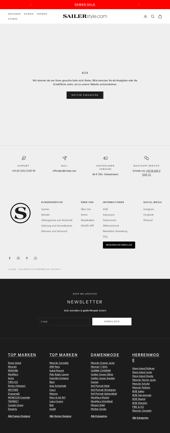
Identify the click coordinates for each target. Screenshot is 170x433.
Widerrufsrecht (111, 225)
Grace (52, 389)
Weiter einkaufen (84, 95)
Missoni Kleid (98, 405)
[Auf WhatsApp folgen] (35, 258)
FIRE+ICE (13, 382)
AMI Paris (54, 366)
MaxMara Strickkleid (102, 401)
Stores (13, 19)
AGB (105, 209)
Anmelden (112, 321)
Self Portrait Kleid (100, 385)
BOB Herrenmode (141, 395)
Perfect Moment (16, 385)
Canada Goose (15, 405)
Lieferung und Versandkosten (56, 225)
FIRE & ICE (138, 406)
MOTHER (13, 389)
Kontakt (45, 214)
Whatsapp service (146, 166)
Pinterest (148, 220)
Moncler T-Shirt (99, 366)
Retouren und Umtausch (54, 231)
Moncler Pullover (141, 387)
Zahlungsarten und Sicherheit (57, 220)
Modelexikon (87, 220)
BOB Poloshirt (139, 403)
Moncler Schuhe (141, 383)
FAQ (105, 236)
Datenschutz (109, 220)
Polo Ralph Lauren (59, 374)
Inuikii (52, 409)
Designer (14, 14)
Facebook (148, 214)
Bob (51, 405)
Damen (29, 14)
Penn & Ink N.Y (57, 397)
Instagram (148, 209)
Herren (42, 14)
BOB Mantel (138, 399)
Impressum (109, 214)
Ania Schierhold (57, 385)
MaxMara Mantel (100, 397)
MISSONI (13, 370)
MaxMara (13, 374)
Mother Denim (98, 409)
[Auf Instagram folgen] (18, 258)
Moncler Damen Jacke (103, 362)
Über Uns (86, 209)
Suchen (45, 209)
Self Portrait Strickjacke (103, 389)
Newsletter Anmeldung (115, 231)
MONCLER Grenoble (19, 397)
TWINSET (13, 401)
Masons (53, 393)
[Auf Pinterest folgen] (27, 258)
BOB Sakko (138, 391)
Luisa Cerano (56, 401)
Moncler (12, 366)
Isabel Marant (56, 370)
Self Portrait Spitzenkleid (104, 393)
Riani (52, 382)
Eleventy (12, 409)
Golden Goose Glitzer (102, 374)
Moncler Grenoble (59, 362)
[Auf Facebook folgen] (9, 258)
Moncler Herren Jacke (144, 379)
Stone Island (14, 362)
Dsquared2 (14, 393)
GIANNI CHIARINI (101, 370)
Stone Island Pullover (143, 368)
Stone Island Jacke (142, 372)
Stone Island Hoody (142, 376)
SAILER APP (87, 225)
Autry (11, 378)
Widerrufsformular (119, 245)
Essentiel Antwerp (59, 378)
